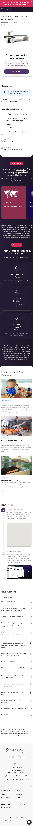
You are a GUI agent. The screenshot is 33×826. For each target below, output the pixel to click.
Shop (3, 794)
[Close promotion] (31, 1)
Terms (18, 801)
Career (18, 797)
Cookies (22, 817)
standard (21, 169)
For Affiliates (5, 807)
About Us (19, 794)
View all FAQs (8, 597)
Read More (4, 134)
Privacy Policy (5, 804)
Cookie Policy (20, 804)
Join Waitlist (16, 71)
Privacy (16, 817)
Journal (3, 801)
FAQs (18, 791)
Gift (5, 797)
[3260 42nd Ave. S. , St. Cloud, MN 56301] (19, 533)
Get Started (5, 791)
